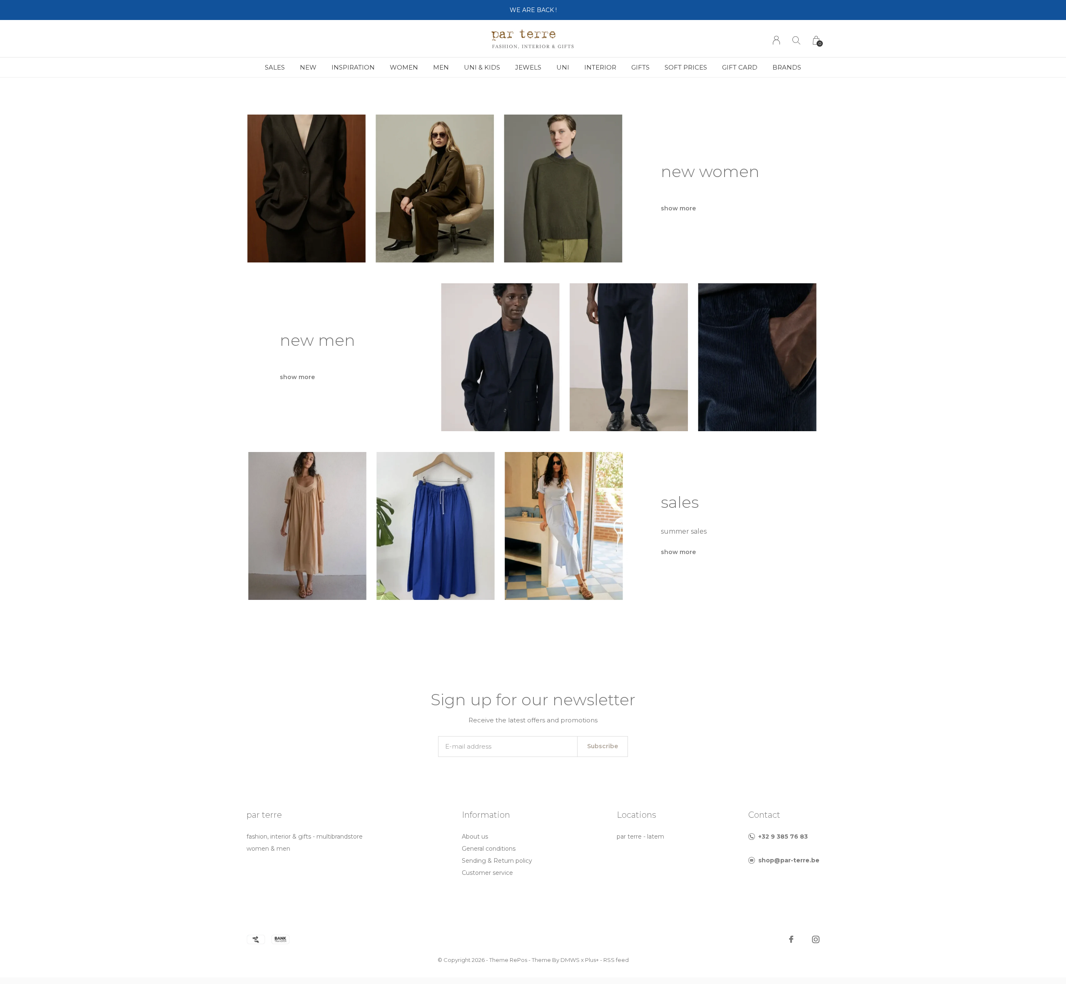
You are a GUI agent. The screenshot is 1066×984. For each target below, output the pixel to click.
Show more (678, 208)
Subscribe (602, 746)
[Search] (796, 40)
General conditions (489, 848)
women (404, 67)
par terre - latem (640, 836)
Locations (636, 815)
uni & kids (482, 67)
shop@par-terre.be (788, 860)
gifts (640, 67)
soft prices (686, 67)
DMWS (570, 960)
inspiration (353, 67)
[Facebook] (791, 939)
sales (275, 67)
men (441, 67)
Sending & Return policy (497, 860)
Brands (786, 67)
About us (475, 836)
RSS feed (616, 960)
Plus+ (592, 960)
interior (600, 67)
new (308, 67)
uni (562, 67)
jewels (528, 67)
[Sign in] (776, 40)
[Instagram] (815, 939)
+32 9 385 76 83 (783, 836)
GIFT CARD (739, 67)
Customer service (487, 873)
